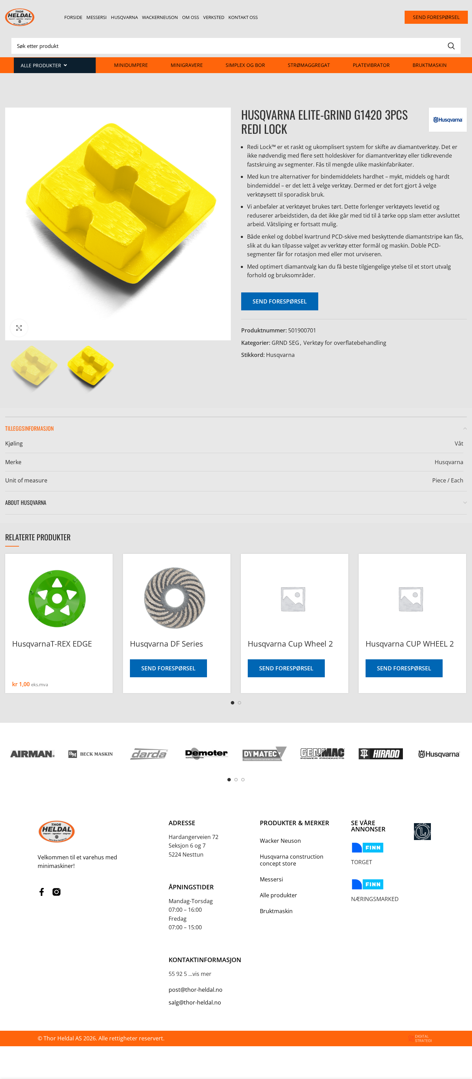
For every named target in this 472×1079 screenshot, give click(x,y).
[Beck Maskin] (91, 753)
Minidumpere (131, 65)
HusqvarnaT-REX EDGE (52, 643)
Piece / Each (447, 480)
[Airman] (32, 753)
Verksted (213, 17)
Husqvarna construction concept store (291, 860)
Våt (459, 443)
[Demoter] (207, 754)
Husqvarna (124, 17)
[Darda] (149, 754)
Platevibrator (371, 65)
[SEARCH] (451, 46)
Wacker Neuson (280, 841)
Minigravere (187, 65)
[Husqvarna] (439, 753)
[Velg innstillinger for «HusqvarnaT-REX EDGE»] (107, 575)
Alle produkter (278, 895)
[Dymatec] (265, 754)
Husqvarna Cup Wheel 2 (290, 643)
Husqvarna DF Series (166, 643)
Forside (73, 17)
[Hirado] (381, 753)
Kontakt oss (243, 17)
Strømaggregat (309, 65)
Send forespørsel (280, 301)
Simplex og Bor (245, 65)
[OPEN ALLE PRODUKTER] (65, 65)
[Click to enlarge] (19, 328)
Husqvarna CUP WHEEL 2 (410, 643)
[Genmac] (323, 753)
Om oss (190, 17)
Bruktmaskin (430, 65)
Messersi (96, 17)
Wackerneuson (160, 17)
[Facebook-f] (42, 892)
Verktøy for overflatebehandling (344, 343)
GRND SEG (285, 343)
